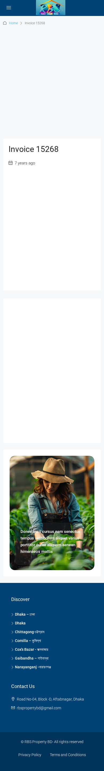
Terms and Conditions (68, 755)
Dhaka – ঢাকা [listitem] (25, 614)
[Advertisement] (52, 84)
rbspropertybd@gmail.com (39, 708)
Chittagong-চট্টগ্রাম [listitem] (29, 632)
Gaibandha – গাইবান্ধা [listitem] (32, 658)
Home (13, 23)
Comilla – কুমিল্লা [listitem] (28, 641)
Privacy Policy (29, 755)
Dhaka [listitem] (20, 623)
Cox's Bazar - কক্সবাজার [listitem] (31, 649)
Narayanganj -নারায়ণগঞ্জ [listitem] (33, 667)
